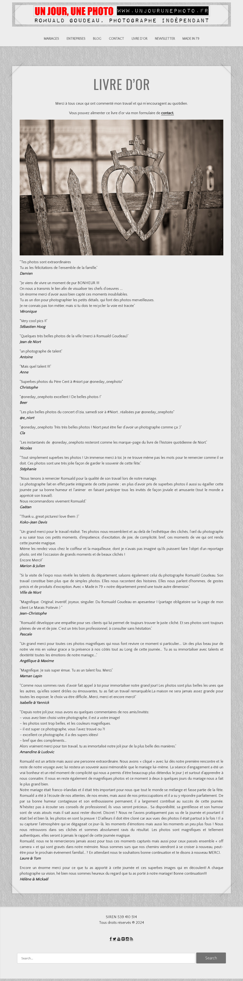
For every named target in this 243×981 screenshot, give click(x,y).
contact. (167, 113)
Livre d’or (139, 39)
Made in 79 (190, 39)
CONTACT (116, 39)
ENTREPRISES (76, 39)
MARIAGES (51, 39)
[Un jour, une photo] (121, 21)
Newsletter (165, 39)
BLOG (97, 39)
